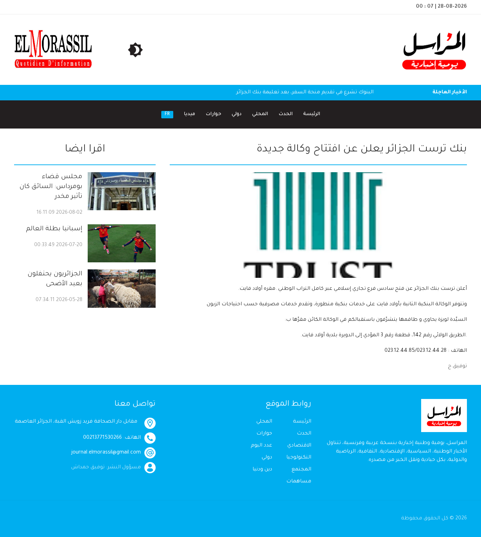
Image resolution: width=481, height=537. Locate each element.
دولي (237, 114)
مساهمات (298, 482)
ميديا (189, 114)
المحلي (260, 114)
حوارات (213, 114)
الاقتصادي (299, 446)
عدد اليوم (261, 446)
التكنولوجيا (298, 458)
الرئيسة (311, 114)
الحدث (286, 114)
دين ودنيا (262, 470)
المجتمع (301, 470)
